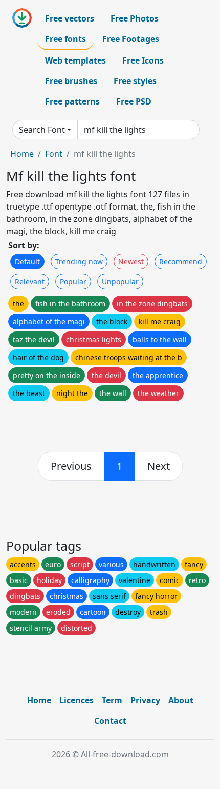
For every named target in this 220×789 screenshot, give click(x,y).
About (180, 700)
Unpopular (120, 281)
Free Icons (143, 60)
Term (112, 700)
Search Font (42, 129)
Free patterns (72, 101)
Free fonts (65, 39)
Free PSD (133, 101)
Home (22, 153)
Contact (110, 720)
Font (53, 153)
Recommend (180, 261)
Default (27, 261)
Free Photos (135, 18)
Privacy (145, 700)
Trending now (79, 261)
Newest (131, 261)
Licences (76, 700)
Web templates (75, 60)
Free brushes (71, 81)
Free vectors (69, 18)
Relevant (30, 281)
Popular (73, 281)
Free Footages (130, 39)
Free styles (135, 81)
